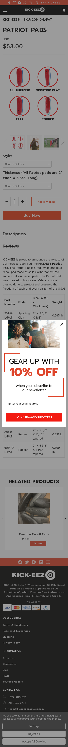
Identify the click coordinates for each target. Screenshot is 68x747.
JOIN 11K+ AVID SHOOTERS (34, 417)
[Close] (62, 324)
